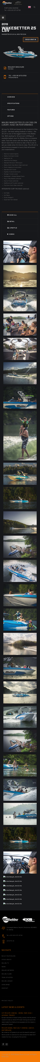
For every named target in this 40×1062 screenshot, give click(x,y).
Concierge (6, 984)
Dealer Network (8, 970)
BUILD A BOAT (29, 39)
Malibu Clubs (7, 974)
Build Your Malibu (9, 956)
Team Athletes (7, 977)
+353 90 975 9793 (14, 10)
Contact (5, 988)
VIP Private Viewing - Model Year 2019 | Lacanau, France (17, 1014)
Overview (11, 97)
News (4, 966)
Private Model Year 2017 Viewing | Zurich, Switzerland (18, 1029)
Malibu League (7, 981)
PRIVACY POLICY (7, 1000)
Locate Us (10, 941)
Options (10, 116)
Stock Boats (6, 959)
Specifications (13, 103)
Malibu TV (5, 963)
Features (11, 110)
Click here (16, 68)
